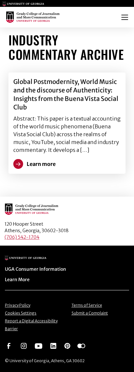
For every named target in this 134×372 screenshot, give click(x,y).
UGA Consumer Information (35, 269)
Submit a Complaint (90, 313)
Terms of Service (87, 305)
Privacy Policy (17, 305)
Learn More (17, 280)
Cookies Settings (20, 313)
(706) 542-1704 (22, 237)
